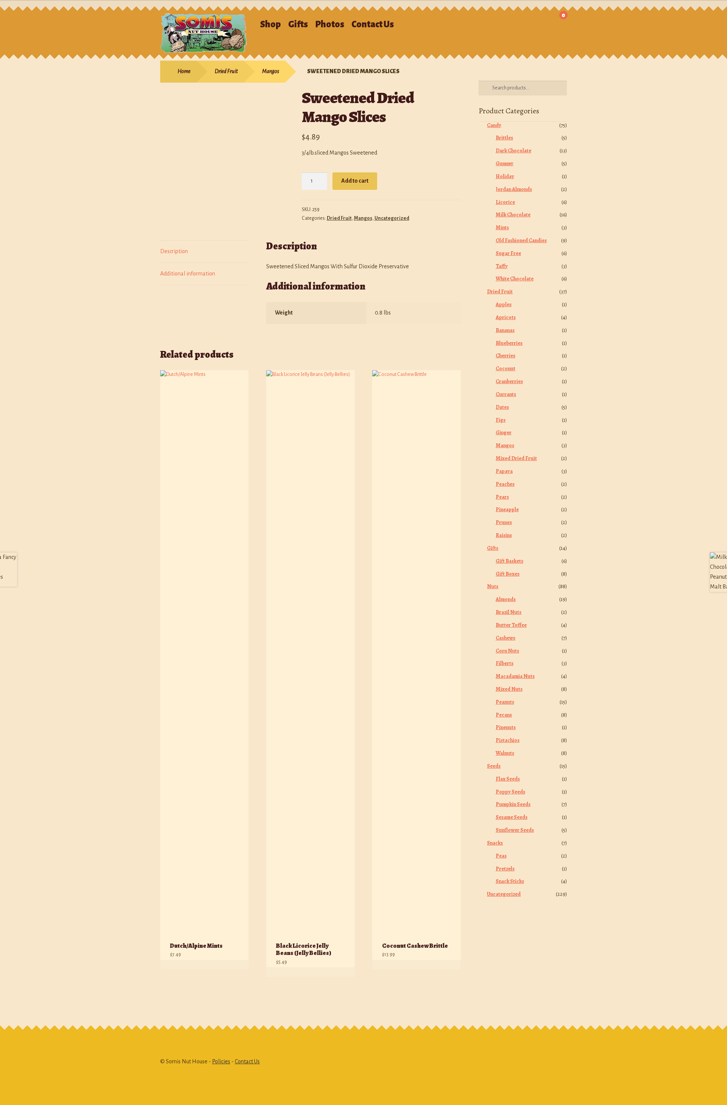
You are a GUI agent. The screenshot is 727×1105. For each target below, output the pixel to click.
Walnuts (505, 753)
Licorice (505, 202)
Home (184, 71)
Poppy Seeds (510, 791)
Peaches (505, 484)
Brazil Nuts (508, 612)
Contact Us (372, 24)
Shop (270, 24)
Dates (502, 407)
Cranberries (509, 381)
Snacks (495, 843)
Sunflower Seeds (515, 830)
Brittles (504, 137)
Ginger (504, 432)
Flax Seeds (508, 779)
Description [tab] (174, 251)
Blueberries (509, 343)
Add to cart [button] (341, 971)
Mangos (270, 71)
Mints (502, 227)
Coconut (505, 368)
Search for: (469, 21)
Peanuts (505, 702)
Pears (502, 497)
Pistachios (508, 740)
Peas (501, 855)
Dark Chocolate (513, 150)
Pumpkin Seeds (513, 804)
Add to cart (354, 181)
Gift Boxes (508, 574)
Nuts (492, 586)
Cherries (505, 355)
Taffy (502, 266)
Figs (500, 420)
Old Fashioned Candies (521, 240)
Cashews (505, 638)
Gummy (504, 163)
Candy (494, 125)
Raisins (504, 535)
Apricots (506, 317)
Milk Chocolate (513, 214)
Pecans (504, 714)
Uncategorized (391, 218)
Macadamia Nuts (515, 676)
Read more (235, 964)
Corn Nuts (507, 650)
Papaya (504, 471)
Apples (504, 304)
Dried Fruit (226, 71)
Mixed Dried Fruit (516, 458)
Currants (506, 394)
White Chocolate (515, 278)
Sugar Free (508, 253)
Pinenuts (506, 727)
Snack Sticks (510, 881)
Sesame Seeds (511, 817)
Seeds (494, 766)
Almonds (506, 599)
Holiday (505, 176)
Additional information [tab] (187, 274)
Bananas (505, 330)
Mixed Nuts (509, 689)
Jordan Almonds (514, 189)
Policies (221, 1061)
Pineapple (507, 509)
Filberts (504, 663)
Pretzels (505, 868)
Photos (329, 24)
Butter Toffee (511, 625)
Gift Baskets (509, 561)
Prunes (504, 522)
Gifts (298, 24)
